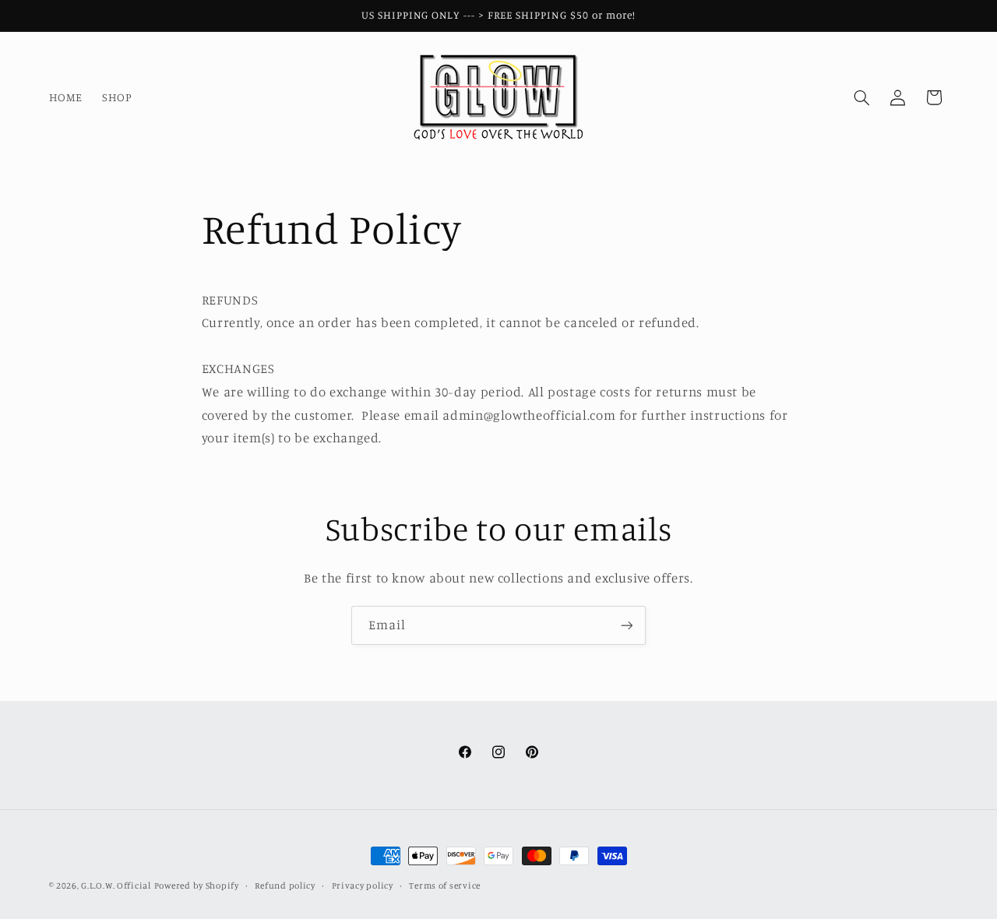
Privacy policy (362, 885)
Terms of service (445, 885)
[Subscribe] (627, 625)
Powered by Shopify (196, 885)
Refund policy (285, 885)
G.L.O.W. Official (116, 885)
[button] (861, 97)
